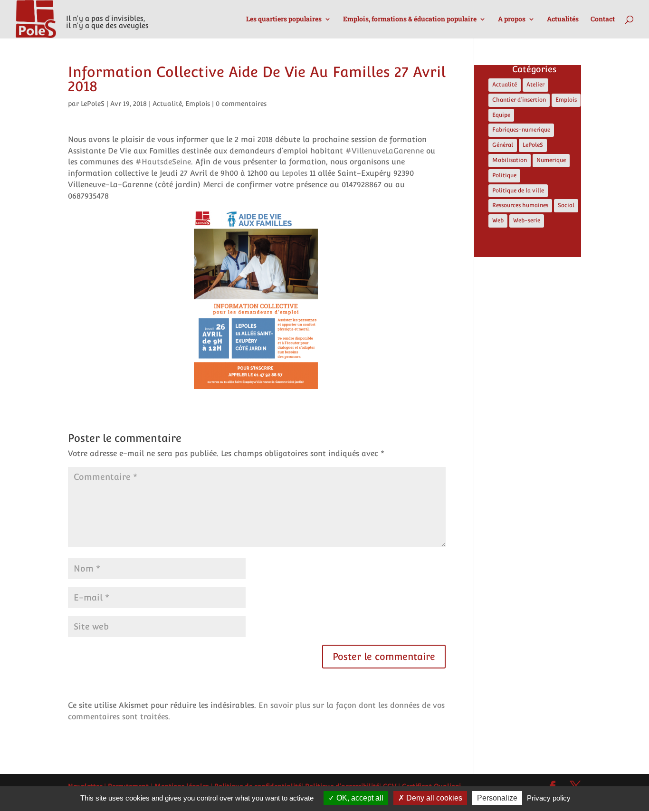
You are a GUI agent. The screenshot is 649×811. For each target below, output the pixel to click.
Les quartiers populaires (284, 19)
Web (498, 220)
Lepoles (294, 173)
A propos (511, 19)
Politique (504, 175)
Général (502, 145)
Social (566, 205)
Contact (603, 19)
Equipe (501, 115)
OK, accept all (358, 798)
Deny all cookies (433, 798)
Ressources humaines (520, 205)
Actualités (563, 19)
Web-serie (526, 220)
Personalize (497, 798)
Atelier (535, 84)
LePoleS (93, 103)
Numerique (551, 160)
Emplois (197, 103)
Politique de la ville (518, 190)
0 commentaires (241, 103)
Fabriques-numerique (521, 129)
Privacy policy (549, 798)
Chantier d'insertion (519, 99)
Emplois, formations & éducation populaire (410, 19)
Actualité (167, 103)
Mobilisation (509, 160)
